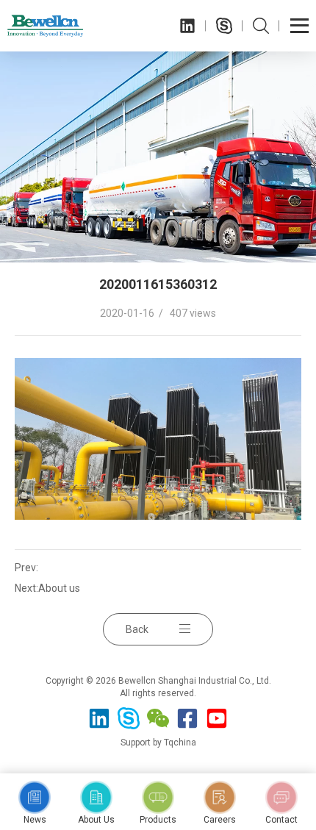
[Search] (261, 26)
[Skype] (224, 26)
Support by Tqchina (158, 742)
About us (59, 588)
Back (137, 629)
